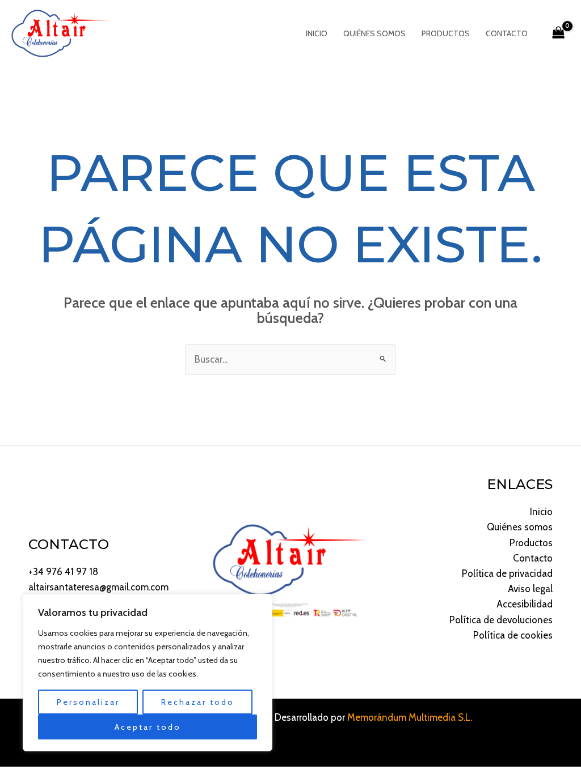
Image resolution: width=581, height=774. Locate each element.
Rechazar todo (197, 702)
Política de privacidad (507, 573)
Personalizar (88, 702)
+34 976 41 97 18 (63, 571)
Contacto (507, 33)
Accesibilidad (524, 604)
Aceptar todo (148, 727)
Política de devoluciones (501, 620)
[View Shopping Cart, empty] (558, 33)
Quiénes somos (374, 33)
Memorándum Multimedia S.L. (409, 717)
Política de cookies (513, 635)
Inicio (316, 33)
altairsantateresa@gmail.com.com (98, 587)
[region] (147, 672)
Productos (446, 33)
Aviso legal (530, 588)
